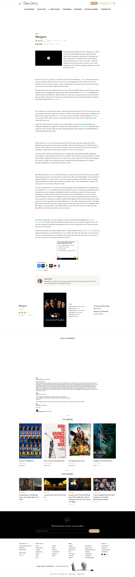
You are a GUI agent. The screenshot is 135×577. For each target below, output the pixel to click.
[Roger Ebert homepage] (28, 3)
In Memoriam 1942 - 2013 (62, 566)
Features (87, 551)
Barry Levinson (97, 308)
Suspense (54, 553)
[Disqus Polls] (67, 359)
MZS (70, 551)
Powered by (39, 270)
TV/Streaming (67, 9)
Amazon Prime (39, 547)
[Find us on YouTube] (104, 554)
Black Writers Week (90, 549)
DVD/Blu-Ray (88, 545)
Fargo (83, 79)
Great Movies (55, 9)
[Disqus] (67, 394)
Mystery (54, 545)
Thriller (53, 555)
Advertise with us (106, 549)
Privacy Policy (80, 574)
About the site (105, 545)
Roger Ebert (38, 44)
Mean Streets (87, 231)
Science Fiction (56, 551)
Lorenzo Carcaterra (98, 313)
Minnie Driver (72, 308)
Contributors (106, 9)
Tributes (71, 557)
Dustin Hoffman (82, 126)
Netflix (53, 547)
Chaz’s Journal (72, 547)
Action (37, 545)
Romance (54, 549)
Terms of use (72, 574)
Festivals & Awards (91, 9)
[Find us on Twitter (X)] (107, 554)
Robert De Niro (83, 92)
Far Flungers (72, 553)
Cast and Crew (22, 549)
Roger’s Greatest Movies (25, 545)
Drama (49, 40)
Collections (41, 9)
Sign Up (21, 555)
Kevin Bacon (55, 99)
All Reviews (22, 547)
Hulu (37, 557)
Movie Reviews (29, 9)
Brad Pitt (93, 116)
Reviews (37, 33)
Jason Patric (59, 116)
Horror (37, 555)
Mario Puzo (47, 190)
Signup (94, 3)
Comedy (38, 549)
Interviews (78, 9)
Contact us (104, 547)
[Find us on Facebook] (102, 554)
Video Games (88, 547)
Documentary (39, 551)
